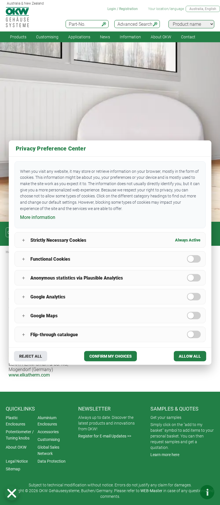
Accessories (48, 431)
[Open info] (207, 492)
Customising (47, 37)
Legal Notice (17, 461)
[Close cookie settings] (12, 493)
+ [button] (23, 240)
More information (37, 217)
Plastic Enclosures (15, 420)
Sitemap (13, 469)
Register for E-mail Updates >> (104, 436)
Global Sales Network (48, 450)
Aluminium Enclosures (47, 420)
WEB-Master (151, 490)
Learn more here (164, 454)
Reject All (30, 356)
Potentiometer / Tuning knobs (20, 434)
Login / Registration (122, 9)
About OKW (16, 447)
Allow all (190, 356)
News (105, 37)
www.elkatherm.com (29, 375)
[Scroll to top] (190, 492)
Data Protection (52, 461)
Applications (79, 37)
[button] (12, 493)
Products (18, 37)
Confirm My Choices (110, 356)
